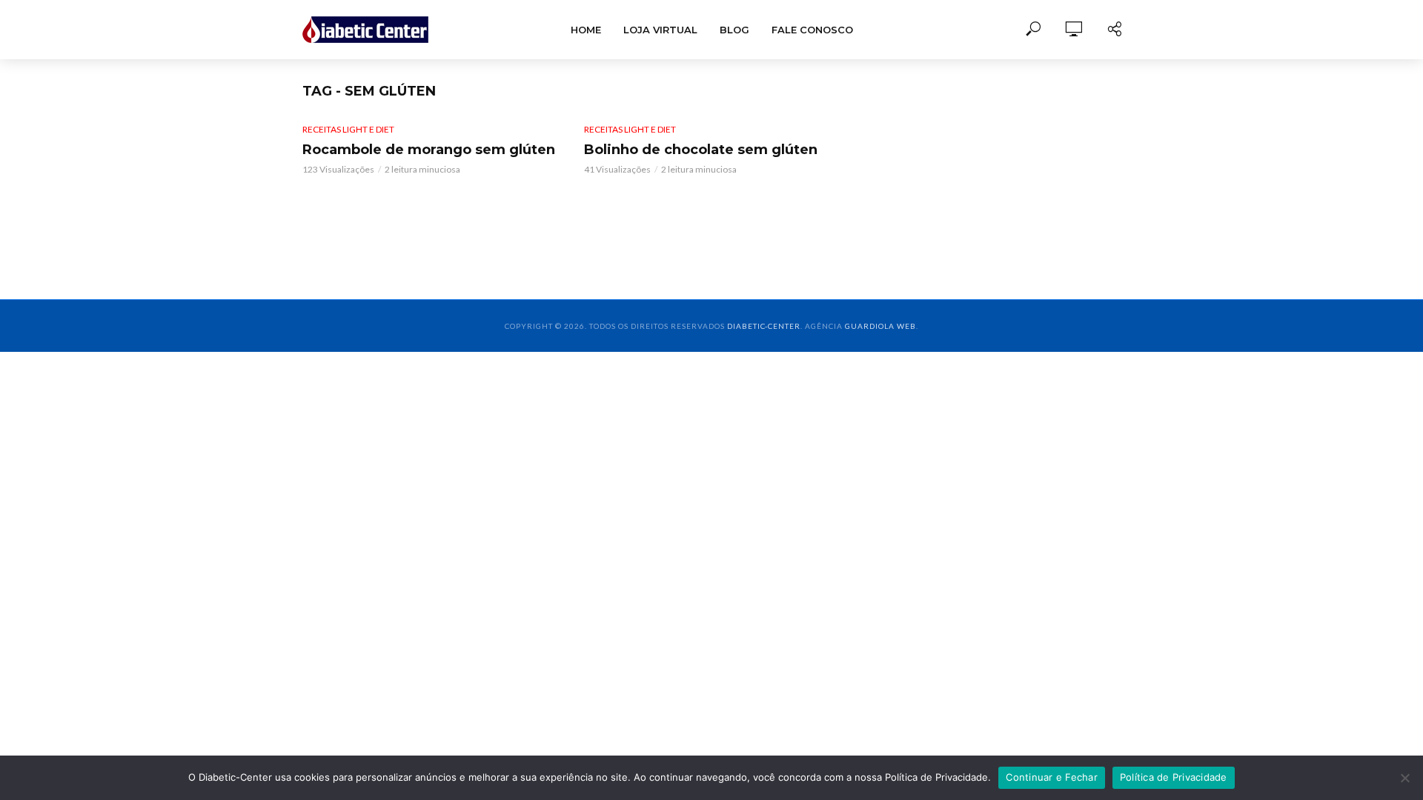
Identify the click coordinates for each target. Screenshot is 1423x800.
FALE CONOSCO (812, 30)
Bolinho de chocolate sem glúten (700, 149)
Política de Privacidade (1173, 777)
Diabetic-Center (763, 325)
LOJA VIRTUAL (660, 30)
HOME (586, 30)
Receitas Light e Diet (348, 129)
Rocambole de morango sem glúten (428, 149)
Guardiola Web (880, 325)
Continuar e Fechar (1052, 777)
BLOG (734, 30)
